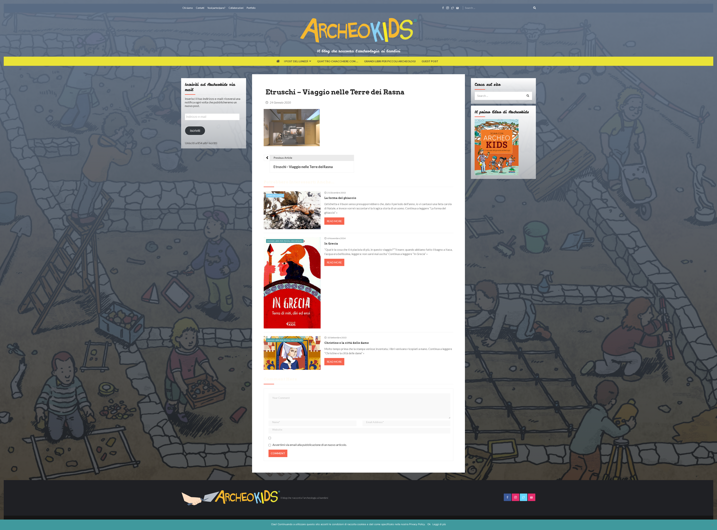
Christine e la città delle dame (346, 342)
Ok (429, 524)
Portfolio (251, 8)
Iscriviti (195, 131)
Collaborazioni (236, 8)
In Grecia (331, 243)
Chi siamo (187, 8)
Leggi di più (439, 524)
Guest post (430, 61)
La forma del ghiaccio (340, 197)
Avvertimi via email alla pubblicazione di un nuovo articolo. (309, 444)
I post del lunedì (296, 61)
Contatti (200, 8)
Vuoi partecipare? (216, 8)
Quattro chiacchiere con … (337, 61)
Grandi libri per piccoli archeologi (390, 61)
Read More (334, 221)
